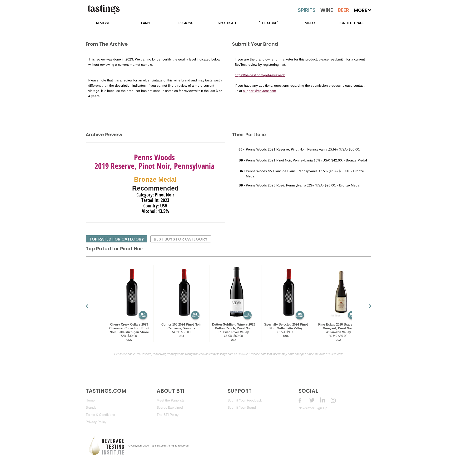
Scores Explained (170, 407)
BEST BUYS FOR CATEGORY (181, 239)
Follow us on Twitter (314, 400)
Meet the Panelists (170, 400)
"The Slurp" (268, 22)
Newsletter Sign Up (312, 408)
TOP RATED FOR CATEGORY (116, 239)
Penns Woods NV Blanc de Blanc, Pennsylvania (287, 171)
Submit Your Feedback (245, 400)
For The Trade (351, 22)
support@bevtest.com (259, 91)
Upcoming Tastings (336, 400)
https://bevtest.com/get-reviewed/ (260, 75)
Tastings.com (158, 445)
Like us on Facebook (303, 400)
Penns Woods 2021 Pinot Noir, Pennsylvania (283, 160)
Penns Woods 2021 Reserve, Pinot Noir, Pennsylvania (292, 149)
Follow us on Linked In (325, 400)
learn (145, 22)
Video (310, 22)
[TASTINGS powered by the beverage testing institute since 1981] (103, 12)
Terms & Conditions (100, 415)
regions (186, 22)
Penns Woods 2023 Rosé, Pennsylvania (280, 185)
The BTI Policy (168, 415)
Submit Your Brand (242, 407)
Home (90, 400)
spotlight (227, 22)
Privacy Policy (96, 422)
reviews (103, 22)
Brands (91, 407)
